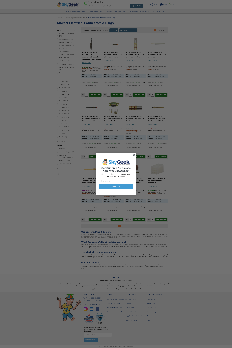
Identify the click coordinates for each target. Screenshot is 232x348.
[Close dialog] (134, 155)
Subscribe (116, 186)
